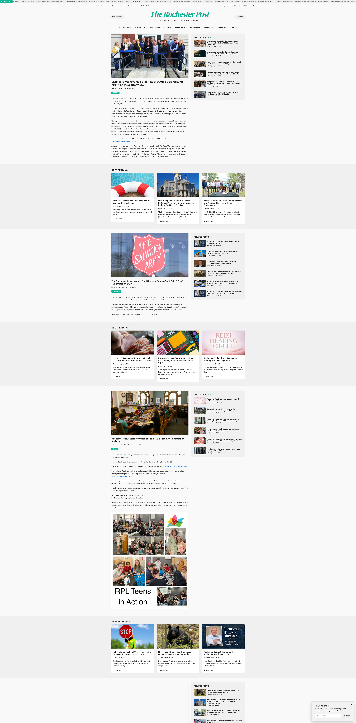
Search (241, 17)
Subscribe (118, 17)
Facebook (117, 6)
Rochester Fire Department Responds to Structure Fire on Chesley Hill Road (320, 1)
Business (115, 92)
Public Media (209, 27)
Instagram (102, 6)
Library (115, 449)
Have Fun (255, 6)
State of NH (195, 27)
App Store (131, 6)
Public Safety (180, 27)
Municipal (167, 27)
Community (155, 27)
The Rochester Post (179, 14)
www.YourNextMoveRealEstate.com (123, 141)
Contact (234, 27)
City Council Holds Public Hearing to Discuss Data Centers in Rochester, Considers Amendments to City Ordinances (133, 1)
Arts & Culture (140, 27)
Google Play (147, 6)
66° (245, 6)
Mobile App (222, 27)
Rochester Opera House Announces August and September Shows (262, 1)
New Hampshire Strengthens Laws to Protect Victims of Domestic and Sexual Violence (58, 1)
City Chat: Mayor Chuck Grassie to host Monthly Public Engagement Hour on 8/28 (204, 1)
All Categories (125, 27)
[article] (218, 43)
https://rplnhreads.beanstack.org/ (175, 466)
